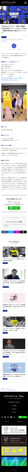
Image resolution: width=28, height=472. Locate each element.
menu (25, 2)
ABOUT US (7, 421)
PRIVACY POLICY (20, 421)
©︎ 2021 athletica (14, 470)
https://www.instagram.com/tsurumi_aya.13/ (12, 78)
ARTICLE (14, 409)
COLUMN (14, 405)
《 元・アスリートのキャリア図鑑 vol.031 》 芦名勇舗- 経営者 (14, 260)
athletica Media (5, 389)
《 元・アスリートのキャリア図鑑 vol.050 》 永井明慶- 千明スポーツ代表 (14, 329)
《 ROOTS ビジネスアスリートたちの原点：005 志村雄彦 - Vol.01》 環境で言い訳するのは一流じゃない (14, 352)
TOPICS (14, 412)
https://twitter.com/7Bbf (11, 80)
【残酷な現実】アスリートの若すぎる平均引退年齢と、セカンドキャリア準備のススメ (14, 375)
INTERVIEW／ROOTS (14, 402)
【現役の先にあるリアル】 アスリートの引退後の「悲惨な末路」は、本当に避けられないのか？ (14, 306)
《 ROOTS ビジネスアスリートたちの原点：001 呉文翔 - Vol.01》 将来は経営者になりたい (14, 282)
